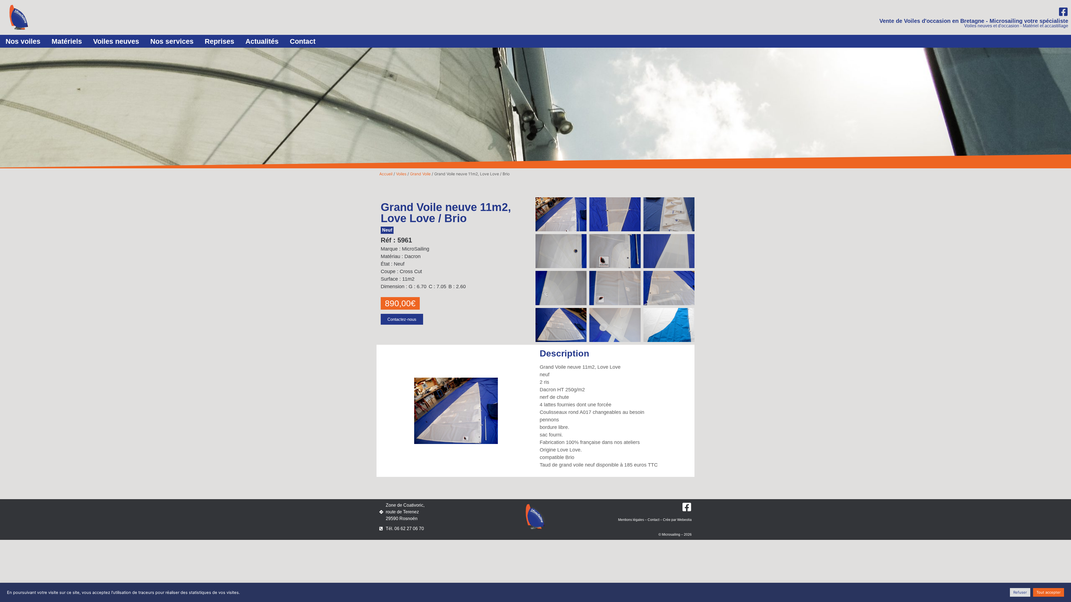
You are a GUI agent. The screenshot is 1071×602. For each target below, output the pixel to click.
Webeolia (684, 520)
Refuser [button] (1020, 592)
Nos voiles (23, 41)
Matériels (67, 41)
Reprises (219, 41)
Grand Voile (420, 173)
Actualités (262, 41)
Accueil (385, 173)
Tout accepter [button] (1048, 592)
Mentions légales (631, 520)
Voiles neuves (116, 41)
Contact (302, 41)
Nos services (172, 41)
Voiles (401, 173)
